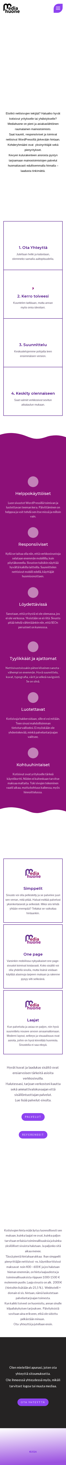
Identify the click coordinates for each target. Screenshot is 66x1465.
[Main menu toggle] (58, 8)
